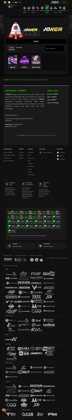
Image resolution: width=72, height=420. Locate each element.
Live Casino (33, 11)
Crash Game (47, 11)
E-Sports (55, 11)
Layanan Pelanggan (53, 102)
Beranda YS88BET (52, 94)
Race (37, 10)
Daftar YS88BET (52, 97)
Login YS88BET (52, 100)
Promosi (64, 10)
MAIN (13, 60)
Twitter (61, 156)
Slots (29, 10)
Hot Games (24, 11)
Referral (21, 158)
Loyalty (21, 155)
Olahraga (42, 10)
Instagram (62, 152)
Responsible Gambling (9, 155)
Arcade (51, 10)
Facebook (62, 159)
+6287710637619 (48, 152)
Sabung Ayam (60, 11)
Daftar (64, 2)
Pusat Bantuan (7, 158)
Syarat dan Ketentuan (8, 161)
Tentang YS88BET (7, 152)
